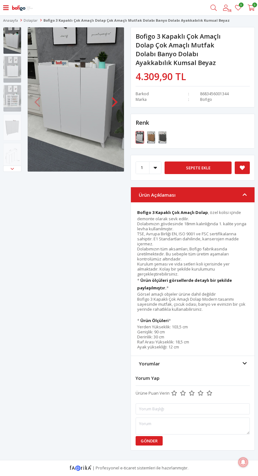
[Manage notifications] (243, 462)
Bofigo (206, 99)
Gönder (149, 441)
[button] (12, 169)
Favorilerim (240, 6)
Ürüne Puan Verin (153, 393)
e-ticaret (128, 467)
